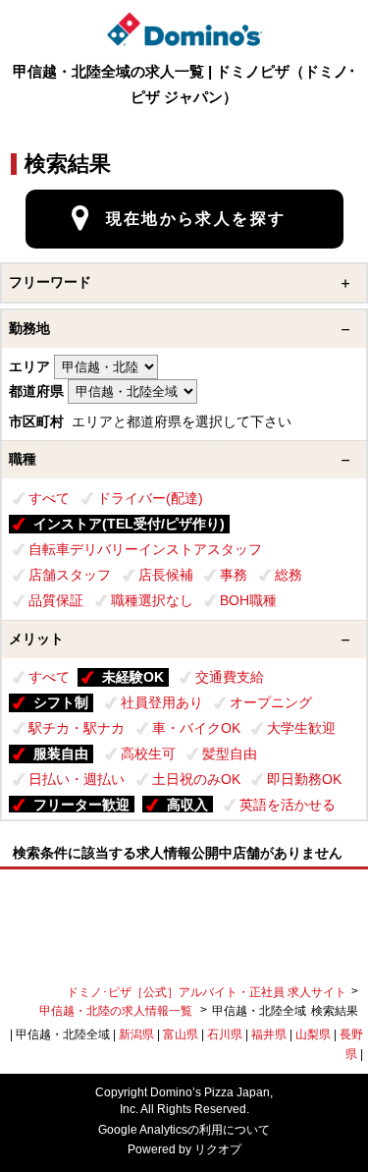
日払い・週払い (76, 779)
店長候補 (165, 575)
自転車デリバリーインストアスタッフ (145, 549)
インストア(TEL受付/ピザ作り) (129, 523)
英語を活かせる (287, 804)
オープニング (271, 702)
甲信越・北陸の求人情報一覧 (117, 1011)
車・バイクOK (196, 728)
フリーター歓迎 (81, 804)
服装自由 (60, 753)
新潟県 (136, 1034)
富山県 (180, 1034)
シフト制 (60, 702)
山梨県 (313, 1034)
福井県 (269, 1034)
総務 (288, 575)
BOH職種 (248, 600)
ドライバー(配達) (150, 498)
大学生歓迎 (301, 728)
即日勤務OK (304, 779)
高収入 (187, 804)
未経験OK (133, 677)
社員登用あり (162, 702)
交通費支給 (229, 677)
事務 (233, 575)
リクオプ (217, 1149)
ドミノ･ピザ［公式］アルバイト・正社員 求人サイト (206, 992)
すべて (49, 498)
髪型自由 (229, 753)
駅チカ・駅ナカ (76, 728)
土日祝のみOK (196, 779)
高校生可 (148, 753)
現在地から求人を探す (196, 218)
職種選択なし (152, 600)
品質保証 (55, 600)
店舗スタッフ (69, 575)
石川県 (224, 1034)
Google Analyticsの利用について (184, 1130)
